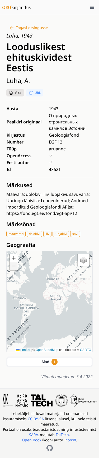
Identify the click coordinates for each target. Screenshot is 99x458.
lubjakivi (61, 234)
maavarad (15, 234)
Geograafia (20, 244)
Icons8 (70, 439)
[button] (15, 92)
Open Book (31, 439)
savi (75, 234)
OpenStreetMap (47, 349)
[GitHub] (49, 448)
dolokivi (34, 234)
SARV (33, 434)
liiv (47, 234)
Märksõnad (21, 224)
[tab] (49, 362)
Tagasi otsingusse (32, 27)
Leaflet (25, 349)
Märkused (19, 185)
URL (38, 92)
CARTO (85, 349)
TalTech (62, 434)
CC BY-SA (36, 418)
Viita (18, 92)
